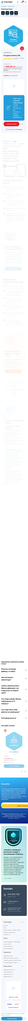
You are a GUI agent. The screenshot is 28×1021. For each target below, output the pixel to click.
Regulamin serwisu (8, 956)
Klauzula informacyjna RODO (11, 958)
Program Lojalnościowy (9, 932)
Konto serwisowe (8, 946)
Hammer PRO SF (8, 972)
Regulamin (21, 813)
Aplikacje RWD (7, 976)
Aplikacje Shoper (11, 6)
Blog (5, 928)
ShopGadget (3, 6)
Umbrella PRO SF (8, 974)
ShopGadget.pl (8, 52)
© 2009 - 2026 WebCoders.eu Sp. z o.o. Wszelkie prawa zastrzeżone (12, 1014)
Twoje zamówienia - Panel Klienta (12, 942)
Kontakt (6, 925)
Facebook (6, 934)
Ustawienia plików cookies (10, 962)
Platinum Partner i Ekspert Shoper (12, 930)
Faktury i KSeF (7, 944)
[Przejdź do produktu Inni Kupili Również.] (14, 741)
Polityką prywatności (13, 818)
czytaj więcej (14, 895)
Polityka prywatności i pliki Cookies (12, 960)
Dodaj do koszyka (11, 124)
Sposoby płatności (8, 948)
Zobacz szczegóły (14, 766)
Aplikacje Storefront (9, 970)
